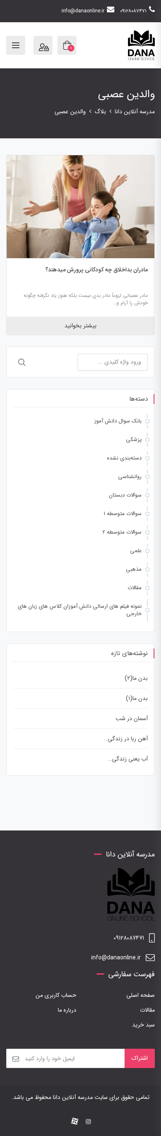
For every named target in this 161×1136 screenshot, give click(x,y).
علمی (136, 550)
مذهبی (134, 569)
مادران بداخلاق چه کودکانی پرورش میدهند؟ (96, 269)
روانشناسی (130, 476)
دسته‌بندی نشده (124, 458)
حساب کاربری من (56, 995)
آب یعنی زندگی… (128, 758)
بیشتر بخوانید (80, 325)
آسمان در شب (132, 718)
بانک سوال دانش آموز (118, 421)
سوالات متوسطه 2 (122, 532)
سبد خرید (143, 1024)
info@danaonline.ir (83, 11)
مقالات (135, 587)
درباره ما (67, 1010)
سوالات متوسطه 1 (123, 513)
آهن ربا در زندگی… (126, 738)
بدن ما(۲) (136, 678)
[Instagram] (88, 1122)
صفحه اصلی (140, 995)
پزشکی (134, 439)
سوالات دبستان (125, 495)
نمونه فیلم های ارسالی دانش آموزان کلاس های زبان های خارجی (80, 610)
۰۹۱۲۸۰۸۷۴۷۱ (133, 11)
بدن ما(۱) (137, 698)
